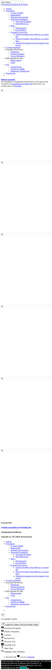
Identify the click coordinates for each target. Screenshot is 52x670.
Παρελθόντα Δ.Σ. (22, 24)
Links (13, 62)
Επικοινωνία (10, 73)
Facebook (18, 86)
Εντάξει (23, 668)
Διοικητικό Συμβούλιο (19, 19)
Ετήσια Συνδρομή (17, 54)
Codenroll (30, 657)
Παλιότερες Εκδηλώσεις (20, 71)
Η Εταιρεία (10, 11)
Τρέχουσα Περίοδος (23, 21)
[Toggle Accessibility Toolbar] (2, 614)
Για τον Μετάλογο (18, 56)
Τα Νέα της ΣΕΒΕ (18, 69)
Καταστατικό (16, 15)
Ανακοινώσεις (16, 67)
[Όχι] (28, 668)
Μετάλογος (15, 52)
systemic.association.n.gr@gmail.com (16, 527)
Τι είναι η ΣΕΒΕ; (17, 13)
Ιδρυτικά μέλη (20, 28)
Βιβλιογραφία (16, 60)
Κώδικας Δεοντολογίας (19, 17)
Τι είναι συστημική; (13, 47)
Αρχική (8, 9)
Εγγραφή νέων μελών (19, 32)
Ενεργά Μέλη (20, 30)
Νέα (7, 65)
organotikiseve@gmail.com (22, 84)
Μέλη (13, 26)
